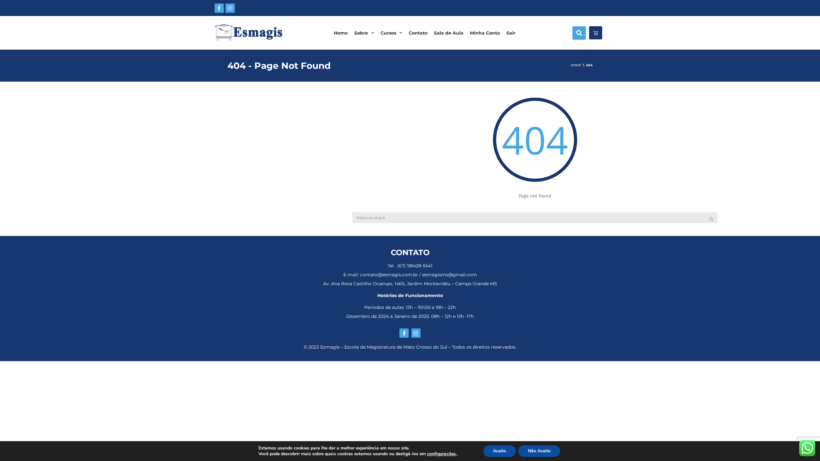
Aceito (499, 451)
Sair (510, 33)
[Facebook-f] (219, 8)
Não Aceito (539, 451)
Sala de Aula (448, 33)
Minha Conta (485, 33)
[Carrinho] (595, 32)
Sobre (361, 33)
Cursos (388, 33)
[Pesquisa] (711, 219)
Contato (418, 33)
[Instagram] (230, 8)
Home (341, 33)
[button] (579, 33)
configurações (441, 454)
